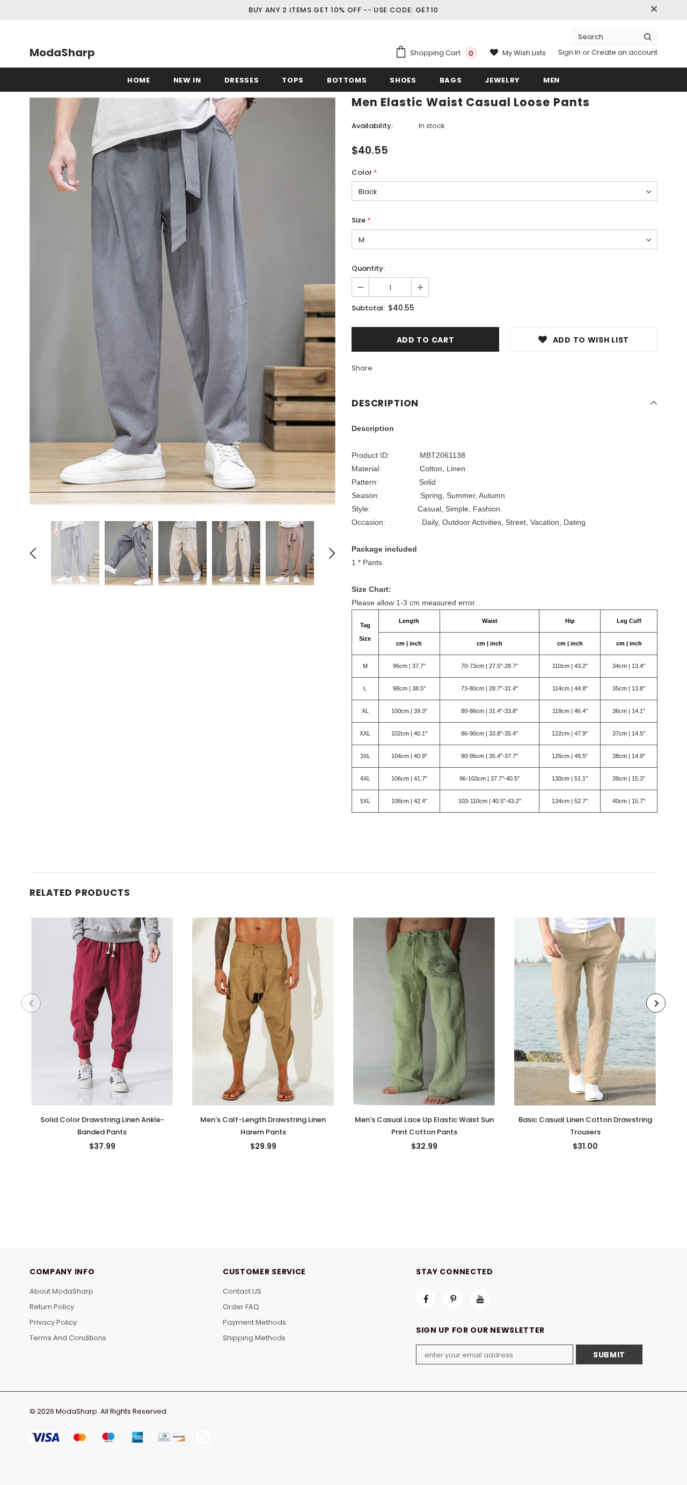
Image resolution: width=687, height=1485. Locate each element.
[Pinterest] (453, 1299)
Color (364, 172)
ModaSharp (62, 52)
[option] (182, 301)
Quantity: (368, 268)
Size (361, 220)
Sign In (570, 52)
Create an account (624, 52)
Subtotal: (368, 308)
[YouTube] (480, 1299)
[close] (653, 9)
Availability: (372, 126)
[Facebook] (425, 1299)
